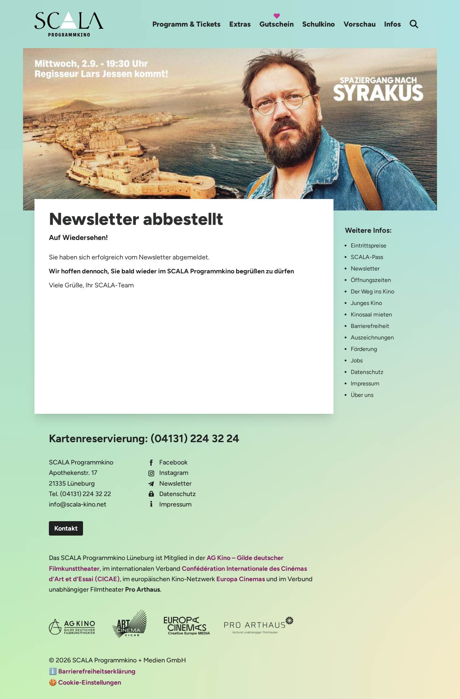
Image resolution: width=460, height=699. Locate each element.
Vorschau (360, 24)
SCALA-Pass (367, 257)
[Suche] (414, 24)
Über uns (362, 395)
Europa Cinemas (240, 579)
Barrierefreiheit (370, 326)
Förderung (364, 349)
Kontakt (66, 528)
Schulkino (318, 24)
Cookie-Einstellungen (89, 682)
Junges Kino (366, 303)
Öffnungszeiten (371, 280)
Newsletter (365, 268)
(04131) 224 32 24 (195, 438)
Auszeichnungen (372, 337)
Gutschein (276, 24)
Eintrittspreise (368, 245)
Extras (240, 24)
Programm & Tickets (186, 24)
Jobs (357, 360)
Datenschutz (367, 372)
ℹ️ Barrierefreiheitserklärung (92, 671)
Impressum (365, 383)
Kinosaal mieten (371, 314)
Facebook (173, 462)
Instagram (173, 473)
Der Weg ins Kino (372, 291)
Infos (392, 24)
